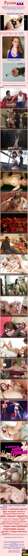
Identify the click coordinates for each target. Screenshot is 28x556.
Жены (16, 34)
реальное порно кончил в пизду (14, 523)
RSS (18, 551)
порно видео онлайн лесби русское (18, 534)
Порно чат (17, 10)
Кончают (21, 34)
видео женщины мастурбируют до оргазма (9, 518)
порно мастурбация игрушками (15, 527)
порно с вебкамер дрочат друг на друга (14, 510)
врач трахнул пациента (14, 516)
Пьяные (11, 34)
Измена (5, 34)
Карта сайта (12, 551)
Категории (11, 10)
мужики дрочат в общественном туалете (14, 531)
